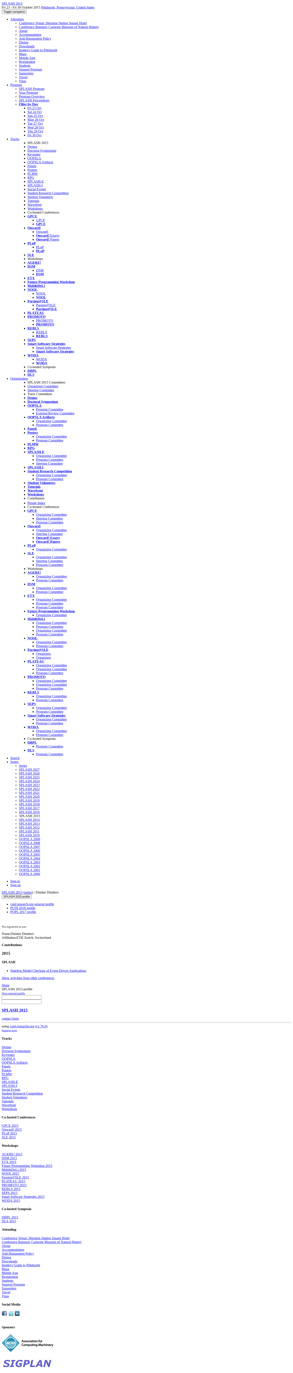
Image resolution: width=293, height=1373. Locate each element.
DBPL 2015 (10, 1217)
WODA (41, 359)
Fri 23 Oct (34, 108)
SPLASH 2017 (29, 808)
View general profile (13, 993)
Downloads (27, 46)
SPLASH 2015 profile (16, 896)
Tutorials (33, 201)
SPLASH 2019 (29, 800)
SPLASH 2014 (29, 820)
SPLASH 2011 (29, 831)
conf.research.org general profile (32, 904)
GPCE (40, 220)
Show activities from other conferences (28, 978)
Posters (32, 170)
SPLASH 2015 (12, 892)
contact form (10, 1018)
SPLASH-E (35, 181)
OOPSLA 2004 (29, 858)
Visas (22, 81)
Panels (31, 166)
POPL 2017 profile (23, 912)
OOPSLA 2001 (29, 870)
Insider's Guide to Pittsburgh (38, 50)
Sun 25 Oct (35, 116)
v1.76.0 (41, 1026)
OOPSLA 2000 (29, 874)
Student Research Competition (48, 193)
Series (23, 766)
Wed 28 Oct (35, 127)
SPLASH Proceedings (34, 100)
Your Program (28, 92)
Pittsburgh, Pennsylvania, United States (67, 7)
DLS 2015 (9, 1221)
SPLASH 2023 (29, 785)
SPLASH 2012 (29, 827)
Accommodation (30, 34)
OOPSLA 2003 (29, 862)
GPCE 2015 (10, 1125)
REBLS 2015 (11, 1189)
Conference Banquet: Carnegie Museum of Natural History (59, 27)
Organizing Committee (42, 386)
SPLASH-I (35, 185)
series (28, 892)
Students (24, 65)
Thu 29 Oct (35, 131)
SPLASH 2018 (29, 804)
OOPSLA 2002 (29, 866)
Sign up (15, 885)
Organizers (43, 653)
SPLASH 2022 (29, 789)
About (23, 31)
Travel (23, 77)
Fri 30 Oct (34, 135)
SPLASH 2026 (29, 773)
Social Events (36, 189)
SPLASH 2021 (29, 793)
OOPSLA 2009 (29, 839)
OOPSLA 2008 (29, 843)
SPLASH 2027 (29, 769)
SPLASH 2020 (29, 796)
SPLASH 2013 (29, 823)
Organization (19, 378)
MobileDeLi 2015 (14, 1169)
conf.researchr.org (22, 1026)
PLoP (40, 247)
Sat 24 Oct (34, 112)
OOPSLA (34, 158)
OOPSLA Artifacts (40, 162)
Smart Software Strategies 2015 (23, 1197)
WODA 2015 (11, 1200)
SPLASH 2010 (29, 835)
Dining (23, 42)
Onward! (42, 232)
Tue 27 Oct (35, 123)
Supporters (26, 73)
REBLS (41, 332)
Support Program (30, 69)
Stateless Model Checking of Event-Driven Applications (48, 970)
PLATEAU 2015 (13, 1181)
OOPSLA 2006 (29, 851)
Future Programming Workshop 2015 (27, 1166)
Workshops (35, 208)
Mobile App (27, 58)
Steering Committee (40, 390)
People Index (36, 503)
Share (5, 985)
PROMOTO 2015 (14, 1185)
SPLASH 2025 (29, 777)
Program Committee (49, 409)
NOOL (41, 293)
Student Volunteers (40, 197)
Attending (17, 19)
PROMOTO (44, 320)
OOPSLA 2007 (29, 847)
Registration (27, 62)
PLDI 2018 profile (22, 908)
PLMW (32, 174)
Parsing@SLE (46, 305)
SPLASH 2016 (29, 812)
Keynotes (33, 154)
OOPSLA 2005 (29, 854)
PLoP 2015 (9, 1133)
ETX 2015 (9, 1162)
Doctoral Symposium (41, 150)
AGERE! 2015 (12, 1154)
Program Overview (32, 96)
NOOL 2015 (10, 1173)
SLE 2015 (9, 1137)
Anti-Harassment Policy (35, 38)
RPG (30, 177)
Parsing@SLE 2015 (15, 1177)
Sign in (15, 881)
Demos (32, 147)
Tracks (14, 139)
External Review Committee (55, 413)
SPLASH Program (31, 89)
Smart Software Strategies (53, 347)
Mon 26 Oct (35, 119)
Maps (22, 54)
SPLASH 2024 (29, 781)
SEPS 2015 (9, 1193)
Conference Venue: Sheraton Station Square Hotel (53, 23)
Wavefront (34, 204)
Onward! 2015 (12, 1129)
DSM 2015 (9, 1158)
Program (16, 85)
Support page (9, 1030)
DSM (40, 270)
